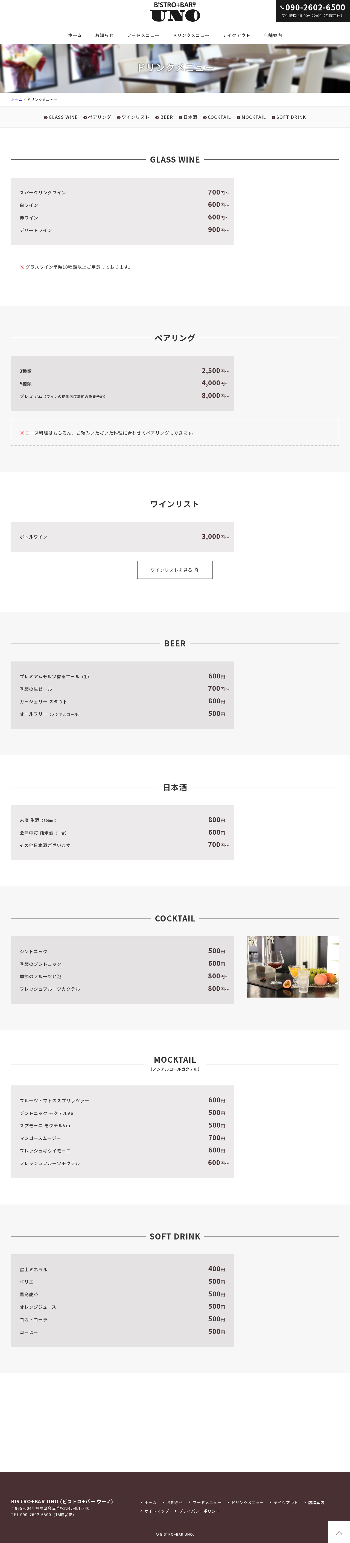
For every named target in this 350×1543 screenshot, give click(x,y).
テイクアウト (236, 35)
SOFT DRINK (291, 117)
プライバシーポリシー (199, 1511)
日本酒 (190, 117)
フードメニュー (143, 35)
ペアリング (99, 117)
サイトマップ (156, 1511)
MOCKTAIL (253, 117)
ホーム (75, 35)
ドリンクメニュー (191, 35)
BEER (166, 117)
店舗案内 (273, 35)
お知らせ (104, 35)
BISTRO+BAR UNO (176, 1534)
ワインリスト (136, 117)
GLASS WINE (63, 117)
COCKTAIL (219, 117)
